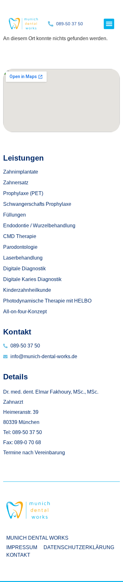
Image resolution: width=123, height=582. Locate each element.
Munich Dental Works (37, 538)
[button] (109, 24)
